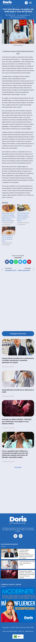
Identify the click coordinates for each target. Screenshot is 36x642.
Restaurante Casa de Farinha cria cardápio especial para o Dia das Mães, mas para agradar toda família (8, 216)
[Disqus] (18, 301)
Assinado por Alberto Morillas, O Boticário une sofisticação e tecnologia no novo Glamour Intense (16, 421)
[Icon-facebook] (15, 536)
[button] (26, 3)
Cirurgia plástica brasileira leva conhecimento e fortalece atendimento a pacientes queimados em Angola (18, 360)
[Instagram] (21, 536)
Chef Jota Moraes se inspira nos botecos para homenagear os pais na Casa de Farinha (23, 216)
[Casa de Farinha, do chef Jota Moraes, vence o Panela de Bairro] (8, 230)
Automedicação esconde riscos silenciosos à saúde (26, 563)
